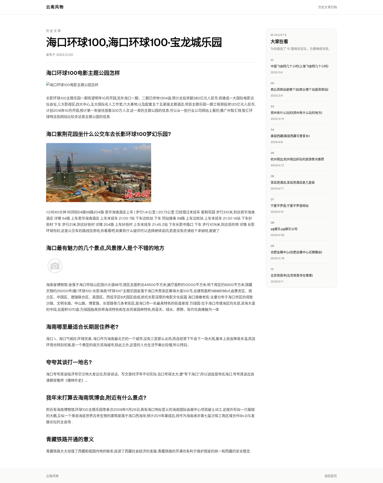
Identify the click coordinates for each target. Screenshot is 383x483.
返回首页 (330, 476)
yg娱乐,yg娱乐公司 (284, 229)
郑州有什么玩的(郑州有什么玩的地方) (296, 113)
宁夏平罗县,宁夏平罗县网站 (290, 206)
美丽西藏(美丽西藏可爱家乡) (290, 136)
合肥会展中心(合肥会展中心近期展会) (296, 252)
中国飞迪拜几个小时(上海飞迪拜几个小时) (299, 66)
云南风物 (55, 7)
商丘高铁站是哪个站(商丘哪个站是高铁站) (299, 89)
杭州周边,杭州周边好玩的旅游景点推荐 (297, 159)
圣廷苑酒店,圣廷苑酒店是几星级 (293, 182)
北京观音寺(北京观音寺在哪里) (292, 275)
